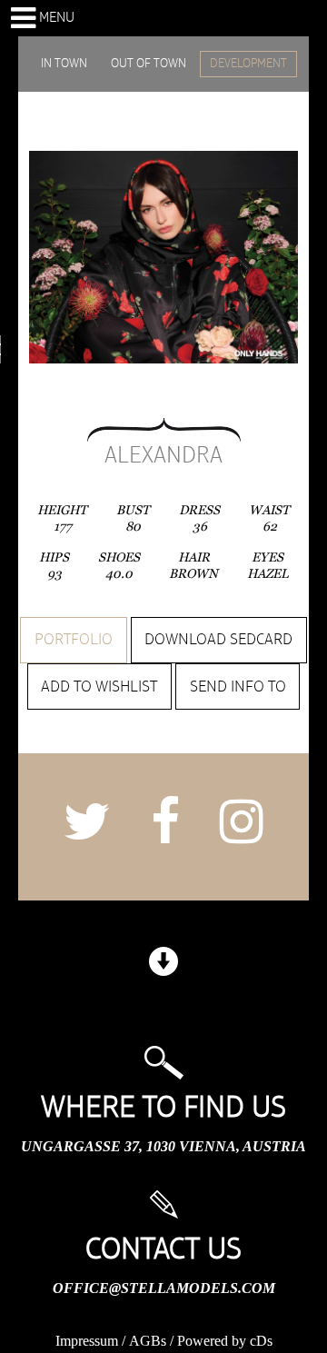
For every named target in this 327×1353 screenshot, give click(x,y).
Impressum (86, 1340)
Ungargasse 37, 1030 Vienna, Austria (163, 1146)
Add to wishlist (99, 687)
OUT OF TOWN (148, 63)
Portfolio (74, 640)
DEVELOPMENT (248, 63)
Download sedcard (218, 640)
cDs (261, 1340)
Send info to (238, 687)
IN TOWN (64, 63)
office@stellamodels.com (164, 1288)
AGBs (147, 1340)
